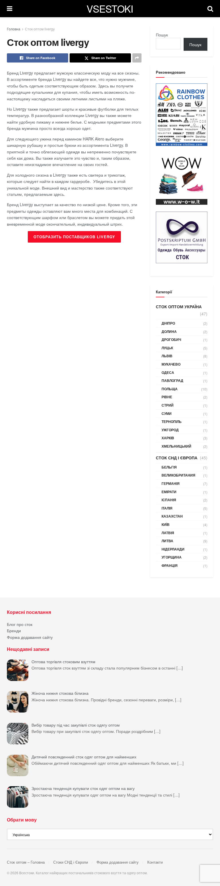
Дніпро (168, 323)
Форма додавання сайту (30, 637)
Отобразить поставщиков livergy (74, 236)
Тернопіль (172, 421)
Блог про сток (19, 624)
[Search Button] (210, 8)
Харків (168, 437)
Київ (166, 524)
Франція (170, 565)
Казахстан (172, 516)
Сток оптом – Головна (26, 862)
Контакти (155, 862)
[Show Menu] (9, 8)
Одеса (168, 372)
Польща (170, 388)
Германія (171, 483)
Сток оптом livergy (40, 28)
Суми (167, 413)
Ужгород (170, 429)
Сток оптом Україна (179, 306)
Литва (167, 540)
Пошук (162, 35)
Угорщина (172, 557)
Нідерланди (173, 549)
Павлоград (172, 380)
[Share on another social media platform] (137, 58)
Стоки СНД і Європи (70, 862)
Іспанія (169, 499)
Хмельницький (176, 446)
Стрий (168, 405)
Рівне (167, 396)
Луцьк (167, 347)
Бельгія (169, 467)
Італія (167, 508)
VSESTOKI (110, 8)
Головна (13, 28)
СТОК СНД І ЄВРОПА (176, 457)
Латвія (168, 532)
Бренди (14, 630)
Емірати (169, 491)
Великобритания (178, 475)
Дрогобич (171, 339)
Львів (167, 355)
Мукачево (171, 364)
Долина (169, 331)
